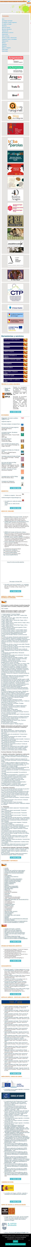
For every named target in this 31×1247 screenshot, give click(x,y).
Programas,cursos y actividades (9, 39)
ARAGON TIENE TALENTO (10, 911)
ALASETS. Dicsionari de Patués (9, 469)
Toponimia (4, 44)
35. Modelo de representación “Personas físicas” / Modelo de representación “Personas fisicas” (15, 701)
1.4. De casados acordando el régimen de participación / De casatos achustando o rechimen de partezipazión (15, 768)
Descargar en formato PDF (16, 581)
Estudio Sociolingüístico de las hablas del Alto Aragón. (17, 988)
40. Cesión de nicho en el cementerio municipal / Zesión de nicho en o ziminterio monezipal (15, 712)
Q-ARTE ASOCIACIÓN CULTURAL (12, 881)
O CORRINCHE (8, 909)
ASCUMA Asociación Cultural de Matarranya (14, 932)
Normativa (4, 25)
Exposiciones (5, 34)
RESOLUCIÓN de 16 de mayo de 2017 (13, 516)
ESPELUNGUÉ (8, 875)
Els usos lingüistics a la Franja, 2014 (12, 975)
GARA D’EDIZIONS (9, 912)
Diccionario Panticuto (6, 438)
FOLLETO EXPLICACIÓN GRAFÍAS (15, 562)
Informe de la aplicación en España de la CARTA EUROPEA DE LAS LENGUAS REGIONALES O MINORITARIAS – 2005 (15, 1170)
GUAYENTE (7, 893)
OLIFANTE (6, 916)
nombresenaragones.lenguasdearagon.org (11, 497)
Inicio (3, 19)
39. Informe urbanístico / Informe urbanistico (11, 710)
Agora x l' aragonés (6, 47)
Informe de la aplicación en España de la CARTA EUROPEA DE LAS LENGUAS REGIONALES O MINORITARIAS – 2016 (15, 1141)
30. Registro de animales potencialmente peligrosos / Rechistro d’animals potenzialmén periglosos (13, 686)
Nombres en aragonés (10, 495)
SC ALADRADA (8, 896)
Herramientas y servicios (7, 32)
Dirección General (6, 27)
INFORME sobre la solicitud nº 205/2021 (13, 537)
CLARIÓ (6, 935)
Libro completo (4, 608)
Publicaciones (5, 41)
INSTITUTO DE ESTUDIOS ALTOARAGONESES (16, 921)
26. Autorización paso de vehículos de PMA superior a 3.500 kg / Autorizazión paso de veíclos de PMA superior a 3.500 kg (15, 680)
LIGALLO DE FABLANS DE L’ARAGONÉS (14, 871)
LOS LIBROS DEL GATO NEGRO (12, 915)
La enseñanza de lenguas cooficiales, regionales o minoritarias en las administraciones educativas (16, 1194)
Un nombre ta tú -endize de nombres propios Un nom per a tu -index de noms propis (13, 503)
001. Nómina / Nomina (6, 729)
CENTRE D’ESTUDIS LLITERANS (12, 929)
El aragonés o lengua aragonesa (9, 22)
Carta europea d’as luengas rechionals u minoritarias (16, 1120)
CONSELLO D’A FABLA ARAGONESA (13, 879)
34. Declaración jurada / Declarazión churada (11, 699)
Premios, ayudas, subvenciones (9, 37)
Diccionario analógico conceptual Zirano (11, 424)
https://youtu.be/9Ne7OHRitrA (10, 552)
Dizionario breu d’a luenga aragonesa (10, 427)
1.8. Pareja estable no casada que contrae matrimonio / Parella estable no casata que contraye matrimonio (14, 785)
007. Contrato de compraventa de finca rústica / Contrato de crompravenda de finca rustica (15, 742)
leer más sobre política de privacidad (15, 1244)
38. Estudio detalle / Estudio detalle (9, 709)
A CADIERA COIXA (9, 905)
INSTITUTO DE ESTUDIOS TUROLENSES (14, 937)
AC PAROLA (7, 877)
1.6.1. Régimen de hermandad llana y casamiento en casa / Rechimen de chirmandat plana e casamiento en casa (15, 775)
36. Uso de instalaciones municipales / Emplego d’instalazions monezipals (12, 704)
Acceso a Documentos (9, 541)
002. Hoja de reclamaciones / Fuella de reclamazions (13, 730)
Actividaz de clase (8, 1121)
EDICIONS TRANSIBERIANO (11, 887)
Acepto (15, 1241)
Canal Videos (5, 49)
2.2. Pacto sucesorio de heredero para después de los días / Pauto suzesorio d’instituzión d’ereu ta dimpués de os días (15, 792)
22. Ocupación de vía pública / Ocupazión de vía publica (14, 666)
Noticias (4, 42)
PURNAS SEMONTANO (10, 882)
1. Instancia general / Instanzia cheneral (10, 614)
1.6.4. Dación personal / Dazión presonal (10, 780)
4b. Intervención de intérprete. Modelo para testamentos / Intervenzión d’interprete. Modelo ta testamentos (14, 854)
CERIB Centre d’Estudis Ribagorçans (13, 930)
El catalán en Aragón (6, 24)
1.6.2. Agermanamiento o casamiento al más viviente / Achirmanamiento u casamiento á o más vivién (13, 777)
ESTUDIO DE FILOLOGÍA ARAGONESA (13, 873)
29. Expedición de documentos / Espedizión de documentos (15, 684)
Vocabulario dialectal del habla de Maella (11, 456)
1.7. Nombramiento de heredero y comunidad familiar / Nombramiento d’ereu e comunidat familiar (13, 782)
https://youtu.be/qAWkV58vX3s (10, 554)
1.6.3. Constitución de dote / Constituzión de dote (12, 779)
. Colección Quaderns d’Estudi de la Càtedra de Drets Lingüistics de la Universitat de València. (16, 1103)
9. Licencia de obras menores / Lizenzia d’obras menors (14, 631)
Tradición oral (5, 30)
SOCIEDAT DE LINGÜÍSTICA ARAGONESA (14, 870)
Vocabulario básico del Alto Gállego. (10, 476)
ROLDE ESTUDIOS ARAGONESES (12, 880)
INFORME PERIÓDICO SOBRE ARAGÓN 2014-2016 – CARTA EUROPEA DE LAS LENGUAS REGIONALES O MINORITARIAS (16, 1130)
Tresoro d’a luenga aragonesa (7, 389)
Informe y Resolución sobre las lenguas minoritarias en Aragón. (16, 1233)
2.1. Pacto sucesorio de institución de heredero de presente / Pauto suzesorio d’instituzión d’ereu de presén (15, 789)
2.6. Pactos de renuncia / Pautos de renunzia (11, 802)
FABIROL (6, 885)
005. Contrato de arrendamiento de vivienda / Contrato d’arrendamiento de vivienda (13, 737)
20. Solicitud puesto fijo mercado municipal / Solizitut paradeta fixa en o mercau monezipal (13, 662)
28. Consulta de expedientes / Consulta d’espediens (13, 682)
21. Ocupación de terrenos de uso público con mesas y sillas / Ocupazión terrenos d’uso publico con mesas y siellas (15, 664)
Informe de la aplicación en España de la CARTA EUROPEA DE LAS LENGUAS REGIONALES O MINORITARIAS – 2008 (15, 1158)
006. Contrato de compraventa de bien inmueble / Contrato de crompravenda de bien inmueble (15, 739)
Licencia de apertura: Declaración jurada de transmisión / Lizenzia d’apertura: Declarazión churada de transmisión (15, 637)
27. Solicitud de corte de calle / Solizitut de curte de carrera (15, 681)
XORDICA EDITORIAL (9, 904)
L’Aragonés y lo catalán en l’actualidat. (13, 979)
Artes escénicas (5, 36)
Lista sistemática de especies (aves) (10, 443)
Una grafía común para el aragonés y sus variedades (16, 584)
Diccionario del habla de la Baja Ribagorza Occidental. (9, 463)
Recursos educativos (7, 29)
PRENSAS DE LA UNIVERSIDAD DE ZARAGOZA (16, 918)
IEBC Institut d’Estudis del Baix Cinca (13, 931)
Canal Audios (5, 51)
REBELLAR (7, 890)
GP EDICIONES (8, 914)
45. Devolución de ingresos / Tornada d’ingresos (12, 723)
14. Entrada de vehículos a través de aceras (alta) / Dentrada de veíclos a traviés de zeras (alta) (15, 645)
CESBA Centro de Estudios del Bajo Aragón (14, 933)
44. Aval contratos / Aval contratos (9, 722)
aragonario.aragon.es (6, 421)
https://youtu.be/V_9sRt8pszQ (10, 550)
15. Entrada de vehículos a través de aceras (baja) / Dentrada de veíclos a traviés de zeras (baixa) (15, 647)
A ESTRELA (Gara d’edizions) (11, 876)
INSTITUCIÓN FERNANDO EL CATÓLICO (14, 922)
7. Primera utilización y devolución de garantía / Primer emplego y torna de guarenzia (14, 628)
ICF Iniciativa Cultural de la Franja (12, 936)
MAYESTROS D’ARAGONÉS (11, 886)
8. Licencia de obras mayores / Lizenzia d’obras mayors (14, 629)
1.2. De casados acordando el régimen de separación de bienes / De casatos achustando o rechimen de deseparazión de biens (15, 760)
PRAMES (6, 917)
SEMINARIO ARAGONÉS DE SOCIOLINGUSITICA (16, 899)
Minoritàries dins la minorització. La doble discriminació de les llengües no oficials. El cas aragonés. (15, 1039)
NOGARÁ (6, 869)
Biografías (4, 46)
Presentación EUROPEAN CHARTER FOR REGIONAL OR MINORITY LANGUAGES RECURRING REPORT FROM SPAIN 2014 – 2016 (16, 1126)
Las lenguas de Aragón (7, 20)
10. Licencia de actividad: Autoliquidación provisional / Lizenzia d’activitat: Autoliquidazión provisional (13, 633)
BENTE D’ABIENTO (9, 884)
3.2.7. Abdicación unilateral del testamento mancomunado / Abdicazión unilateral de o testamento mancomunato (15, 844)
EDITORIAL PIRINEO (9, 920)
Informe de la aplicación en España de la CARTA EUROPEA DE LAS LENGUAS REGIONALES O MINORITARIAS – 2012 (15, 1149)
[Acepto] (29, 1240)
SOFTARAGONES (8, 888)
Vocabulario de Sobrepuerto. (8, 481)
